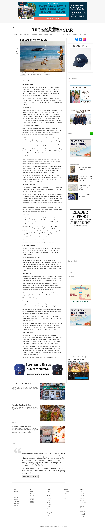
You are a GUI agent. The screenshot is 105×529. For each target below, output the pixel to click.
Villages (20, 34)
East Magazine (49, 509)
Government (34, 34)
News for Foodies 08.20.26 (21, 384)
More (81, 489)
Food (51, 34)
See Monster (33, 496)
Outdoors (49, 504)
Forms (82, 498)
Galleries (32, 493)
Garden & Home (49, 513)
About (81, 491)
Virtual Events (32, 502)
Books (32, 491)
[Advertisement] (80, 342)
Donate (84, 34)
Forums (71, 276)
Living (48, 489)
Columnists (66, 491)
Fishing (49, 493)
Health (48, 500)
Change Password (83, 507)
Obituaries (15, 34)
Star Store (83, 500)
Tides (48, 515)
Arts (63, 34)
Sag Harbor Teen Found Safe (85, 168)
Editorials (66, 493)
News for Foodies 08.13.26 (21, 405)
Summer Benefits (32, 498)
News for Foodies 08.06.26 (21, 426)
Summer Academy (82, 514)
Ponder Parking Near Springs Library (84, 187)
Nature (48, 502)
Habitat (49, 498)
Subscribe (83, 502)
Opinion (46, 34)
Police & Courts (27, 34)
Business (40, 34)
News (15, 489)
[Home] (52, 29)
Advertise (82, 493)
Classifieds (75, 34)
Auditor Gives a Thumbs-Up (84, 195)
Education (68, 34)
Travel (48, 491)
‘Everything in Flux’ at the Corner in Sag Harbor (86, 178)
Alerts (81, 504)
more (69, 81)
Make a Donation (82, 510)
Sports (55, 34)
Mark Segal (27, 80)
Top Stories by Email (83, 517)
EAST (80, 34)
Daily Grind (16, 501)
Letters (59, 34)
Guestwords (67, 496)
